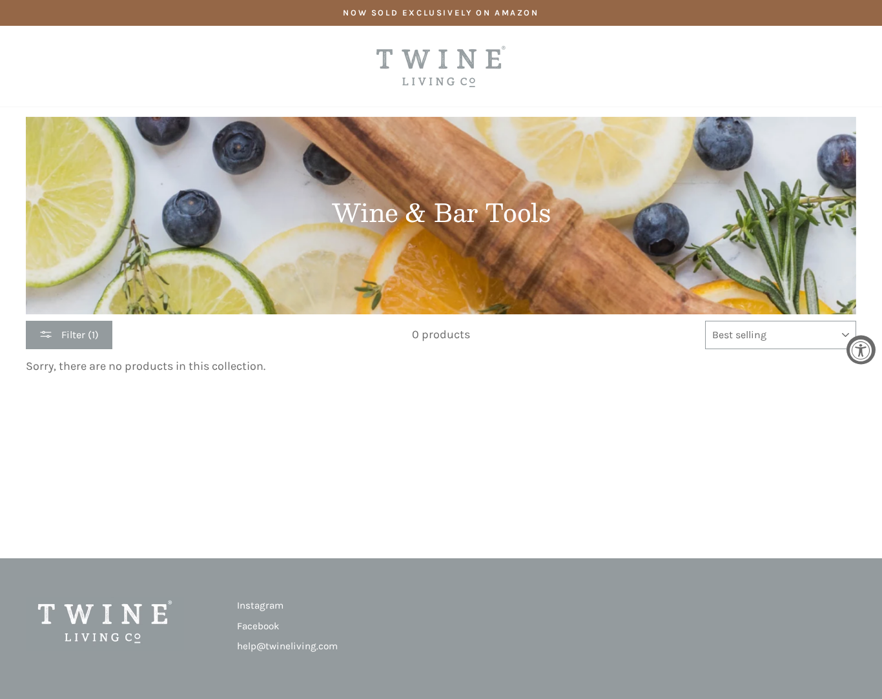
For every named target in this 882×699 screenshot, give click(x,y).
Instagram (260, 605)
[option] (441, 12)
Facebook (258, 626)
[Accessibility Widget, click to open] (861, 349)
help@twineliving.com (287, 646)
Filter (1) (79, 335)
